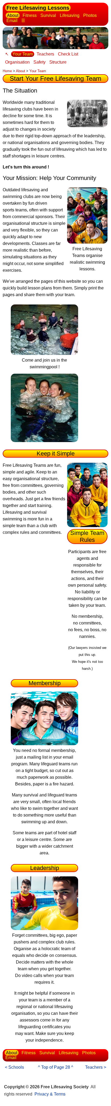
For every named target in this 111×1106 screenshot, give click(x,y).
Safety (39, 62)
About (12, 15)
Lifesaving (69, 15)
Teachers (45, 54)
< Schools (14, 1067)
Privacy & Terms (49, 1094)
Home (7, 71)
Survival (48, 15)
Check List (68, 54)
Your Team (22, 54)
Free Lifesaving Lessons (37, 8)
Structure (58, 62)
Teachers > (95, 1067)
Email (12, 20)
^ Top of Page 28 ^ (55, 1067)
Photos (90, 15)
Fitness (30, 15)
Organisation (17, 62)
